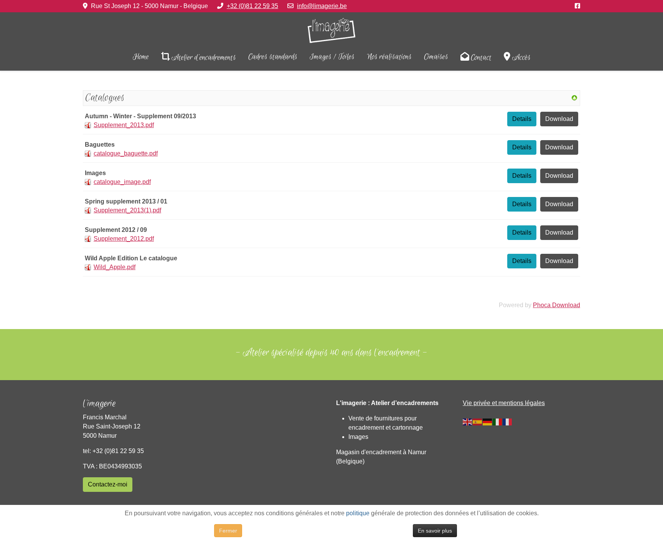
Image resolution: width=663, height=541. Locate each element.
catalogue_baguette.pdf (126, 153)
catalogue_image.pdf (122, 182)
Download (559, 119)
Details (521, 119)
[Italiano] (498, 421)
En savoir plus (435, 531)
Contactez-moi (107, 484)
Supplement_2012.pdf (124, 238)
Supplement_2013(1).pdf (127, 210)
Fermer (228, 531)
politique (357, 513)
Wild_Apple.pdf (114, 267)
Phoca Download (556, 305)
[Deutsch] (488, 421)
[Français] (508, 421)
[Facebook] (577, 6)
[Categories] (574, 97)
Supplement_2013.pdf (124, 125)
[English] (468, 421)
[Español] (478, 421)
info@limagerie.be (322, 6)
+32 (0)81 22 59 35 (252, 6)
